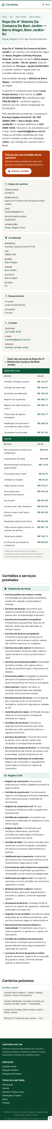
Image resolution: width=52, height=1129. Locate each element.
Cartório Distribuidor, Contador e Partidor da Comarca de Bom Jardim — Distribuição (24, 1002)
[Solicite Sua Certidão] (26, 566)
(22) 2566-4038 (13, 332)
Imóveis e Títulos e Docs (13, 1092)
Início (4, 17)
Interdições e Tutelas (11, 1095)
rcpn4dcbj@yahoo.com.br (17, 339)
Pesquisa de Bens (10, 1070)
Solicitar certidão (20, 171)
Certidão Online (9, 1066)
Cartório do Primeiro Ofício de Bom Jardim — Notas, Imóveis (24, 1010)
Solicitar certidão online (16, 347)
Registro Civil (18, 227)
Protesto (6, 1103)
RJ (11, 17)
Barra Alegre (35, 17)
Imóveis (5, 1088)
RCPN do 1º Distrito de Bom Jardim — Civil (23, 1018)
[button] (50, 1118)
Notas (8, 227)
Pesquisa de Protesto (11, 1074)
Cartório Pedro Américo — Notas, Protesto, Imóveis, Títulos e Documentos (23, 993)
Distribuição (7, 1084)
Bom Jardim (21, 17)
